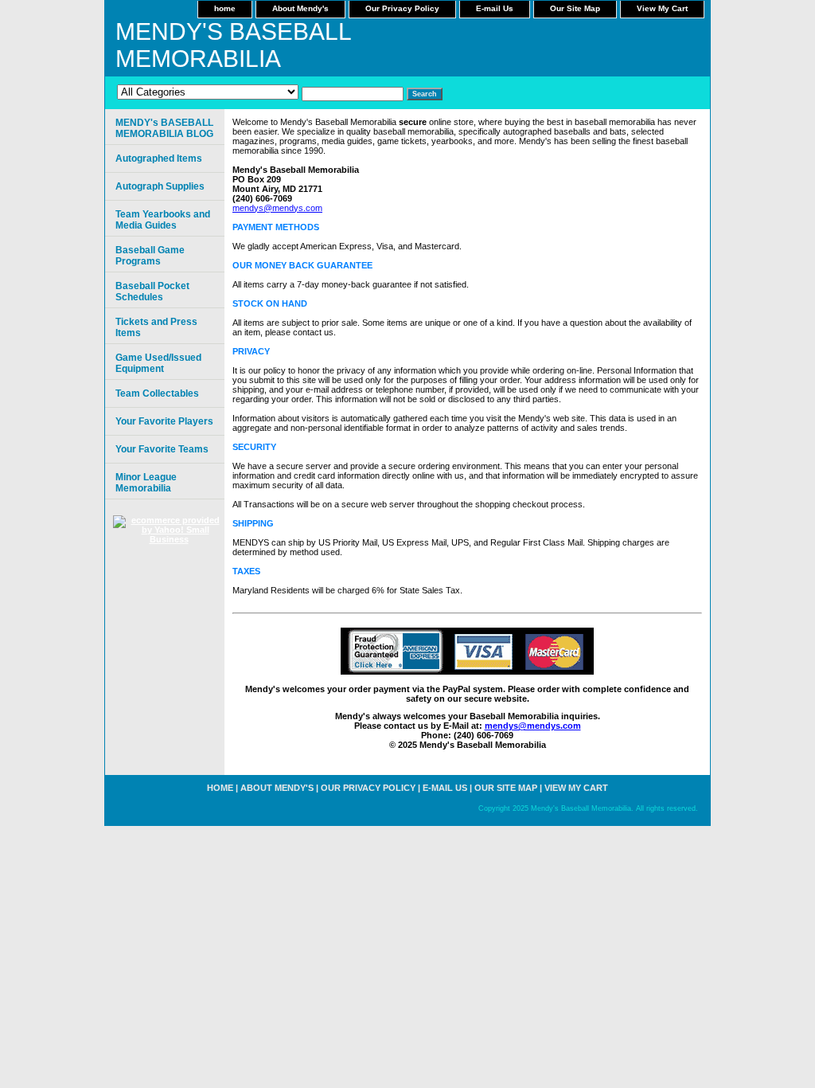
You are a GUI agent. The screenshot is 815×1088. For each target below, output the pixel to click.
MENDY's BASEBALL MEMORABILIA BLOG (164, 128)
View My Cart (662, 8)
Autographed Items (158, 158)
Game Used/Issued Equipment (158, 363)
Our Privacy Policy (402, 8)
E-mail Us (494, 8)
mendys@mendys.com (277, 208)
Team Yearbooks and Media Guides (162, 220)
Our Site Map (575, 8)
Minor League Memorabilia (146, 483)
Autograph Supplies (160, 186)
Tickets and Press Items (156, 327)
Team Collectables (157, 393)
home (225, 8)
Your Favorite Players (164, 421)
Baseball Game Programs (150, 256)
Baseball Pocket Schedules (152, 291)
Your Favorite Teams (162, 449)
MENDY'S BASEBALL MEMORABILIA (233, 45)
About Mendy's (300, 8)
